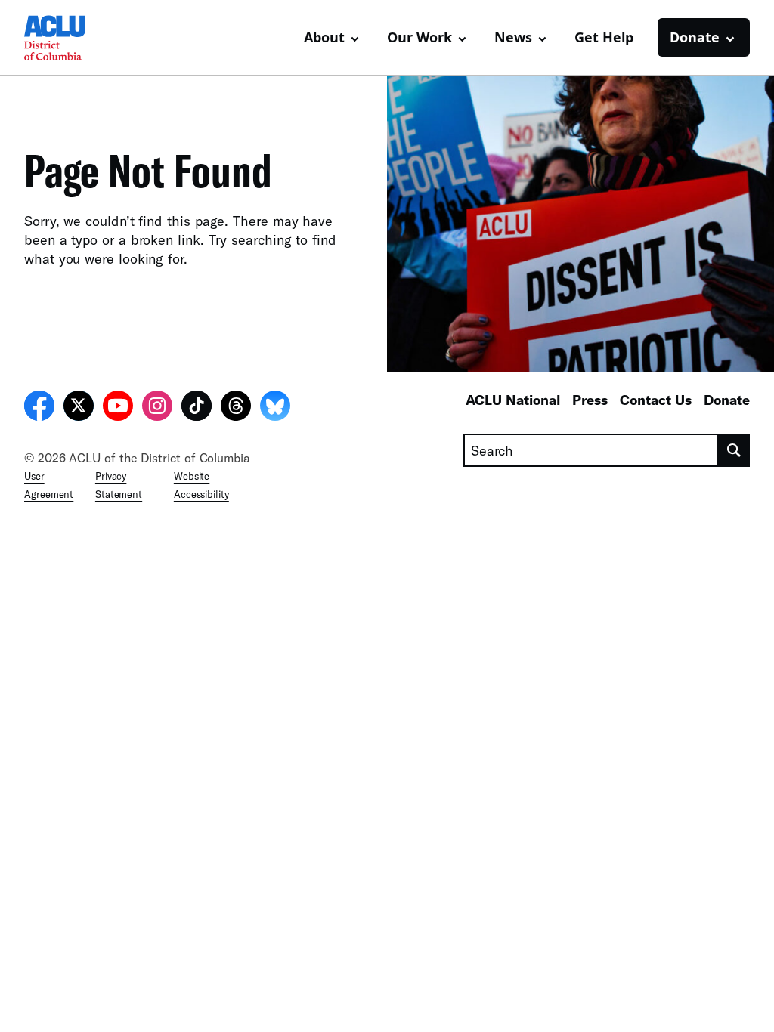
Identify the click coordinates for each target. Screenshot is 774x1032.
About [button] (324, 37)
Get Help (603, 37)
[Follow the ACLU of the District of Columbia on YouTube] (118, 408)
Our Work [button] (419, 37)
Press (590, 399)
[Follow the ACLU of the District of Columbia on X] (78, 408)
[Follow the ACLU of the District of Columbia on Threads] (236, 408)
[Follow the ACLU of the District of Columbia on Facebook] (39, 408)
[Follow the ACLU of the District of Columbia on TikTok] (196, 408)
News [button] (513, 37)
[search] (734, 450)
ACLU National (513, 399)
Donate (727, 399)
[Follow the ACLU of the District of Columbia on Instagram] (157, 408)
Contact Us (656, 399)
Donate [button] (695, 37)
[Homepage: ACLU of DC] (77, 37)
